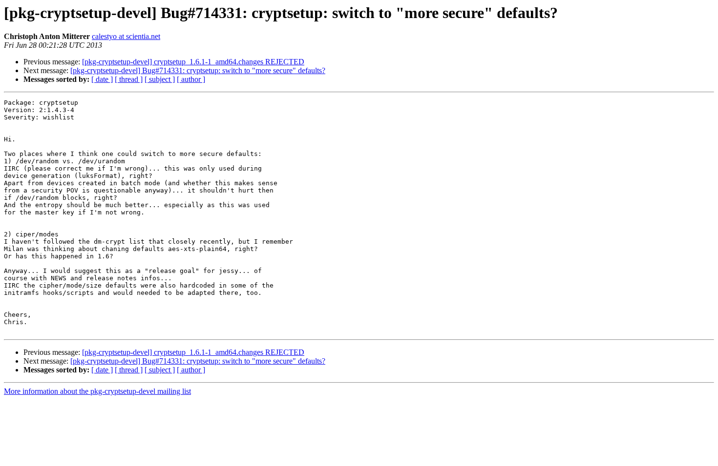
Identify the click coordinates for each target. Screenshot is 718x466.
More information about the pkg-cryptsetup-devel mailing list (97, 391)
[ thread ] (129, 79)
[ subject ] (160, 79)
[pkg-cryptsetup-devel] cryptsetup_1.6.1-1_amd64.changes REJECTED (193, 62)
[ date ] (102, 79)
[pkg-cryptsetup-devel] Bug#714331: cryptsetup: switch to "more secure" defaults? (197, 70)
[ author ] (191, 79)
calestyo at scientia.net (126, 36)
